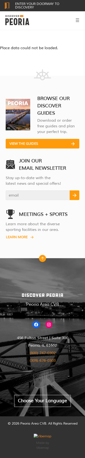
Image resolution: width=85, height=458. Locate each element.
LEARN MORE (17, 237)
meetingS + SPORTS (43, 214)
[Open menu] (77, 20)
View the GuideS (23, 144)
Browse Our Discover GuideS (53, 106)
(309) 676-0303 (43, 360)
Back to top (42, 260)
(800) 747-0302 (43, 353)
